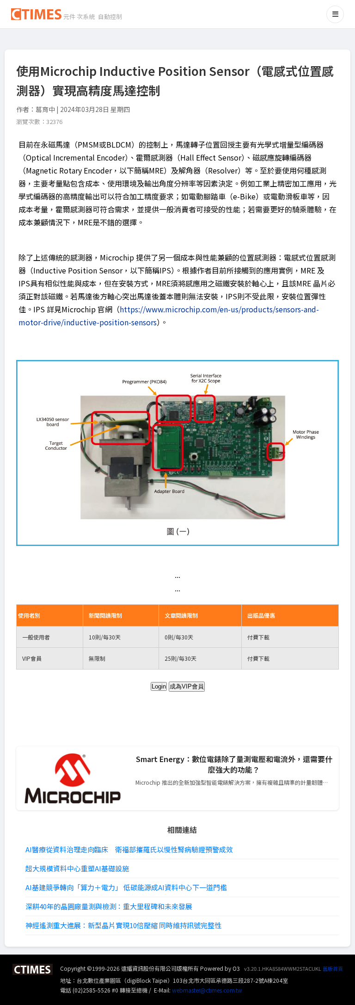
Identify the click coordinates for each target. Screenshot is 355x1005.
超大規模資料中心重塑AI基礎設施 (77, 868)
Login (159, 686)
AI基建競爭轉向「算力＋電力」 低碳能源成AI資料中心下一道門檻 (126, 887)
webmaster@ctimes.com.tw (207, 990)
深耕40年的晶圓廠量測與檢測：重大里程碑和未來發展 (108, 906)
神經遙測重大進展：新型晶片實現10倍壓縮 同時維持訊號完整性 (123, 925)
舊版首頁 (333, 968)
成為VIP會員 (187, 686)
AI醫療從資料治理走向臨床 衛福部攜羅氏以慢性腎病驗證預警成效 (129, 849)
